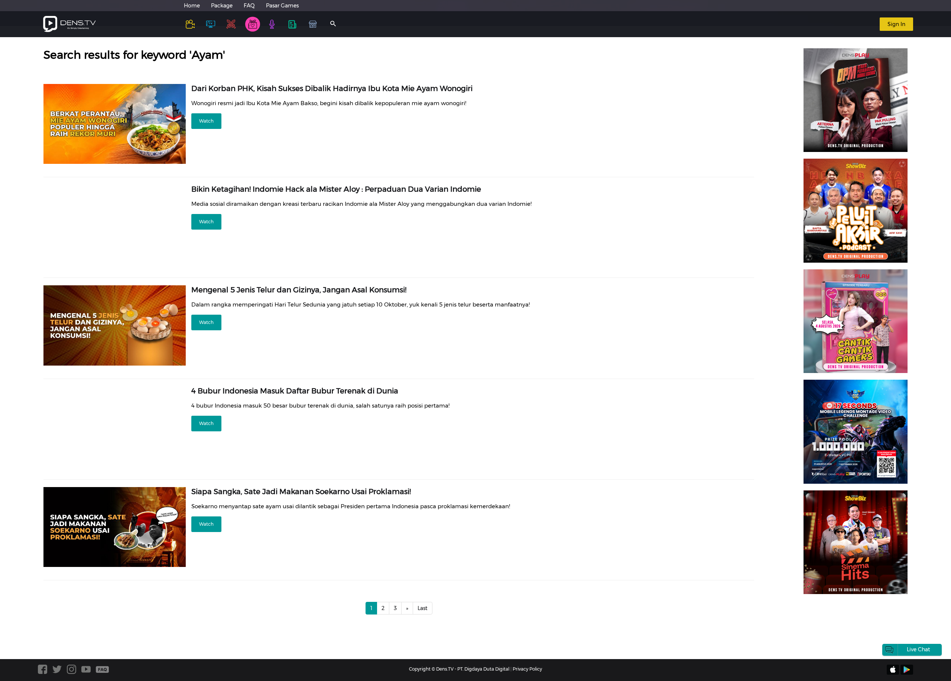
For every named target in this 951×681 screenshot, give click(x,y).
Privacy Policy (527, 669)
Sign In (896, 24)
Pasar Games (282, 5)
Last (423, 608)
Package (222, 5)
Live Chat (918, 649)
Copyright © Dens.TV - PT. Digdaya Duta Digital (459, 669)
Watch (206, 121)
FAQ (249, 5)
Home (192, 5)
